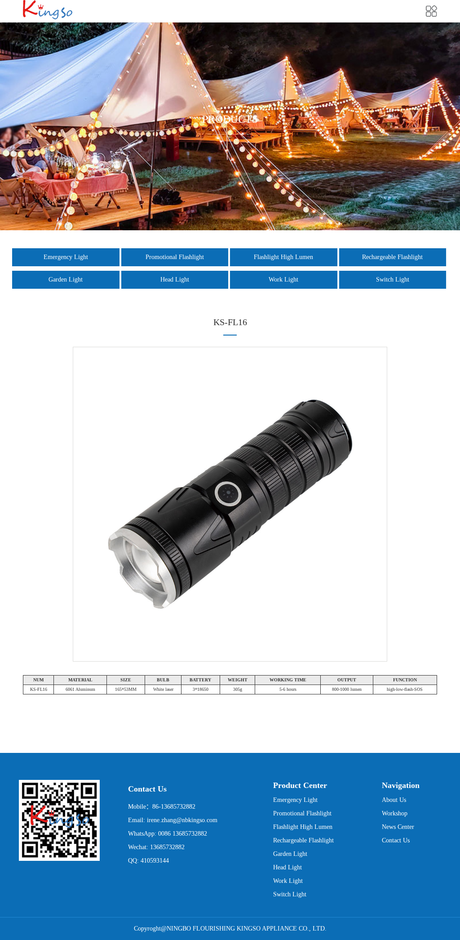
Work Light (283, 279)
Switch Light (392, 279)
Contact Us (396, 840)
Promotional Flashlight (175, 257)
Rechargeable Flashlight (392, 257)
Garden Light (66, 279)
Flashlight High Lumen (283, 257)
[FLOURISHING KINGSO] (47, 9)
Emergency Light (66, 257)
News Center (398, 827)
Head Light (174, 279)
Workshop (394, 813)
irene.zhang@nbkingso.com (182, 820)
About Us (394, 800)
